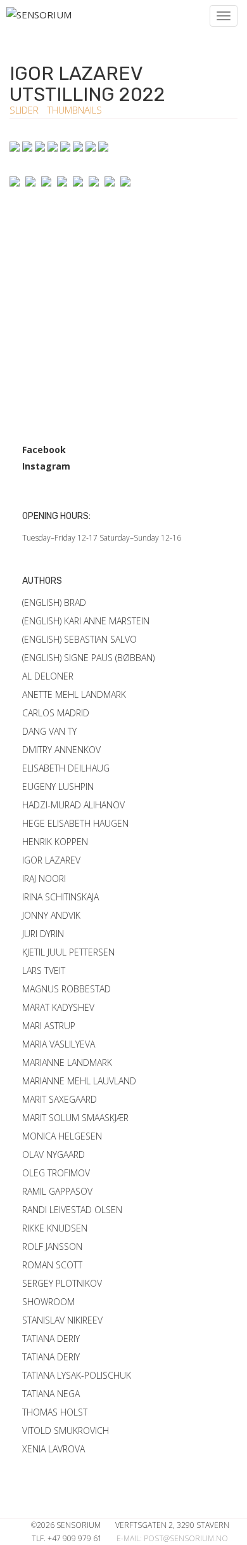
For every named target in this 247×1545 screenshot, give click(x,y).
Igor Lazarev (51, 860)
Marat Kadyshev (58, 1007)
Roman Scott (52, 1265)
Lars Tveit (43, 970)
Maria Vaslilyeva (58, 1044)
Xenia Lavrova (53, 1449)
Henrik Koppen (55, 842)
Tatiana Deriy (51, 1338)
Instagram (46, 466)
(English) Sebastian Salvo (79, 639)
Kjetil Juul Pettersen (68, 952)
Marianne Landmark (67, 1062)
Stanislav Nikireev (62, 1320)
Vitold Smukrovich (65, 1430)
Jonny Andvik (51, 915)
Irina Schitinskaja (60, 897)
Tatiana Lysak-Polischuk (76, 1375)
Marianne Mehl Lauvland (79, 1081)
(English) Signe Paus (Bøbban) (88, 658)
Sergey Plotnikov (62, 1283)
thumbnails (75, 109)
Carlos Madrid (55, 713)
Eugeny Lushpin (58, 786)
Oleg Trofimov (56, 1173)
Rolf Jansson (52, 1246)
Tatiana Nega (51, 1394)
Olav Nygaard (53, 1154)
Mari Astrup (48, 1026)
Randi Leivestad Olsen (72, 1210)
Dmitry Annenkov (61, 750)
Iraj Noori (44, 878)
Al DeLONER (47, 676)
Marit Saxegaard (59, 1099)
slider (25, 109)
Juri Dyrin (43, 934)
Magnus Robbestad (66, 989)
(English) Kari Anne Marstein (85, 621)
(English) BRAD (54, 602)
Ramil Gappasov (57, 1191)
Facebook (44, 450)
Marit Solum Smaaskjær (75, 1118)
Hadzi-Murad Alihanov (73, 805)
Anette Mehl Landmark (74, 694)
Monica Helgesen (62, 1136)
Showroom (48, 1302)
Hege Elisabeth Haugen (75, 823)
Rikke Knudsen (54, 1228)
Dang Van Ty (49, 731)
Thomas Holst (54, 1412)
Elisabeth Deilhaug (66, 768)
